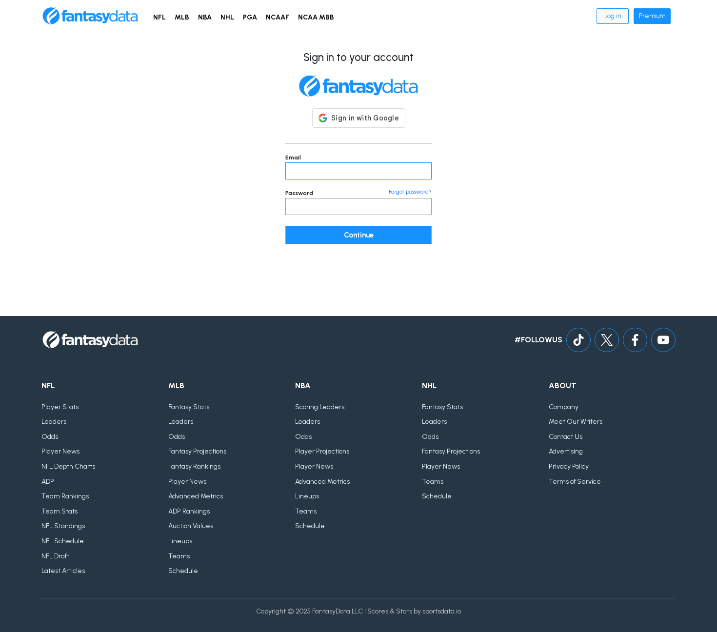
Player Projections (322, 451)
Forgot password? (410, 192)
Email (293, 157)
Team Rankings (65, 496)
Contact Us (565, 437)
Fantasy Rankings (194, 466)
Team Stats (59, 511)
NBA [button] (205, 17)
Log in (612, 16)
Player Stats (60, 407)
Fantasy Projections (197, 451)
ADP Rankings (189, 511)
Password (299, 193)
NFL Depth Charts (68, 466)
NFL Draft (55, 556)
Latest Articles (63, 571)
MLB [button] (182, 17)
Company (563, 407)
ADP (47, 481)
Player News (60, 451)
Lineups (180, 541)
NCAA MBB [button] (316, 17)
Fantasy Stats (188, 407)
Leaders (53, 421)
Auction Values (190, 526)
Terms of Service (575, 481)
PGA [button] (250, 17)
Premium (652, 16)
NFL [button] (159, 17)
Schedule (183, 571)
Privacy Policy (569, 466)
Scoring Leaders (319, 407)
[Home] (90, 16)
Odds (49, 437)
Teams (179, 556)
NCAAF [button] (277, 17)
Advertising (566, 451)
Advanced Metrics (195, 496)
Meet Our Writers (575, 421)
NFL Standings (63, 526)
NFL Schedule (62, 541)
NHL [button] (227, 17)
